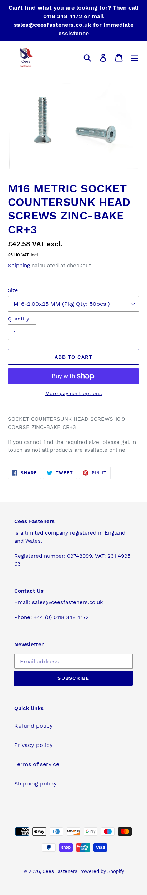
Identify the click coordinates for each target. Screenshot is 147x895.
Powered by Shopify (101, 871)
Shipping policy (35, 783)
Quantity (18, 319)
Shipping (19, 265)
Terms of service (36, 764)
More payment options (73, 393)
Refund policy (33, 725)
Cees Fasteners (59, 871)
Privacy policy (33, 745)
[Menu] (134, 58)
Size (13, 290)
